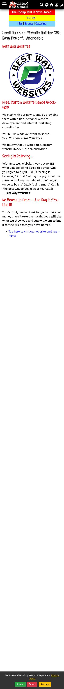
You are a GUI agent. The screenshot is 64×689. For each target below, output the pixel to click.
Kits (19, 23)
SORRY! (32, 18)
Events (29, 23)
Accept (20, 684)
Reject (32, 684)
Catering (41, 23)
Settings (45, 684)
